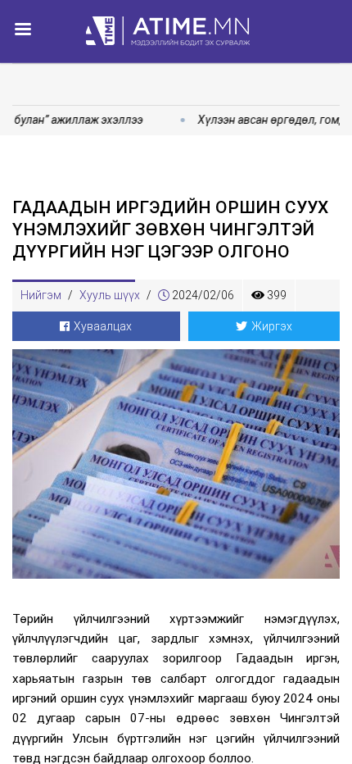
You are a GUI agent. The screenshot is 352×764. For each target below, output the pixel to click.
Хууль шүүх (109, 295)
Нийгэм (40, 295)
